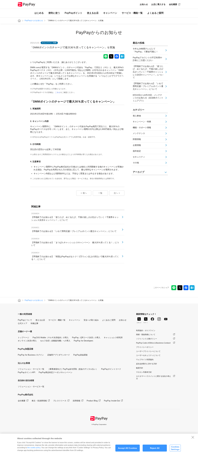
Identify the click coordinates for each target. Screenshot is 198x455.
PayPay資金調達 (80, 355)
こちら (57, 92)
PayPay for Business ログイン (31, 355)
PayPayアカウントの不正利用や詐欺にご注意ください (147, 59)
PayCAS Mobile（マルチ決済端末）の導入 (51, 337)
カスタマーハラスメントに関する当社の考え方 (153, 377)
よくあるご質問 (155, 13)
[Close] (193, 437)
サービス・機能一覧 (132, 13)
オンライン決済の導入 (27, 341)
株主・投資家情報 (39, 401)
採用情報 (76, 401)
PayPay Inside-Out (112, 401)
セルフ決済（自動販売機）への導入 (55, 341)
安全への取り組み (91, 320)
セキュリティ (139, 157)
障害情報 (137, 139)
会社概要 (173, 4)
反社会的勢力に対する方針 (146, 364)
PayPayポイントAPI (26, 372)
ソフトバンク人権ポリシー (146, 339)
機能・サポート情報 (142, 127)
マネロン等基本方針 (144, 372)
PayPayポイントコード (111, 369)
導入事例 (137, 116)
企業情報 (137, 145)
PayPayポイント (73, 13)
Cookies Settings (175, 448)
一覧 (100, 193)
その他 (136, 162)
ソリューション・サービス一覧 (31, 369)
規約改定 (137, 151)
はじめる (39, 13)
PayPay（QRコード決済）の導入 (86, 337)
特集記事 (34, 323)
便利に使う (54, 13)
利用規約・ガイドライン (145, 331)
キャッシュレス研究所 (113, 337)
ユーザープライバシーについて (148, 351)
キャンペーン (110, 13)
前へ (85, 193)
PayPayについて (25, 320)
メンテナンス (139, 133)
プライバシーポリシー (145, 347)
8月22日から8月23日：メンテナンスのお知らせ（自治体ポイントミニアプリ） (148, 98)
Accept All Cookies (127, 448)
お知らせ (144, 4)
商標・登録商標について (145, 335)
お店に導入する (158, 4)
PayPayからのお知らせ (34, 21)
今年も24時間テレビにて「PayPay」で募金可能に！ (145, 50)
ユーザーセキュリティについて (148, 355)
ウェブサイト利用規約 (145, 360)
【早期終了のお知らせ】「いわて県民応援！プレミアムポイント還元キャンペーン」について (148, 86)
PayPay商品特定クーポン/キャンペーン (55, 372)
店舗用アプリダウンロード (58, 355)
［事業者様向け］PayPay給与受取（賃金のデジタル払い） (73, 369)
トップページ (23, 337)
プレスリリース (59, 401)
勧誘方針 (139, 368)
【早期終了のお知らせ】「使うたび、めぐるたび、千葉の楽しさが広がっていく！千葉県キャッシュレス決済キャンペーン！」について (148, 72)
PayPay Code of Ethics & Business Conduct (153, 343)
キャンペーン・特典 (142, 121)
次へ (116, 193)
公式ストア (22, 323)
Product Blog (92, 401)
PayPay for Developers (83, 341)
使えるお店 (93, 13)
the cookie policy (33, 448)
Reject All (154, 448)
